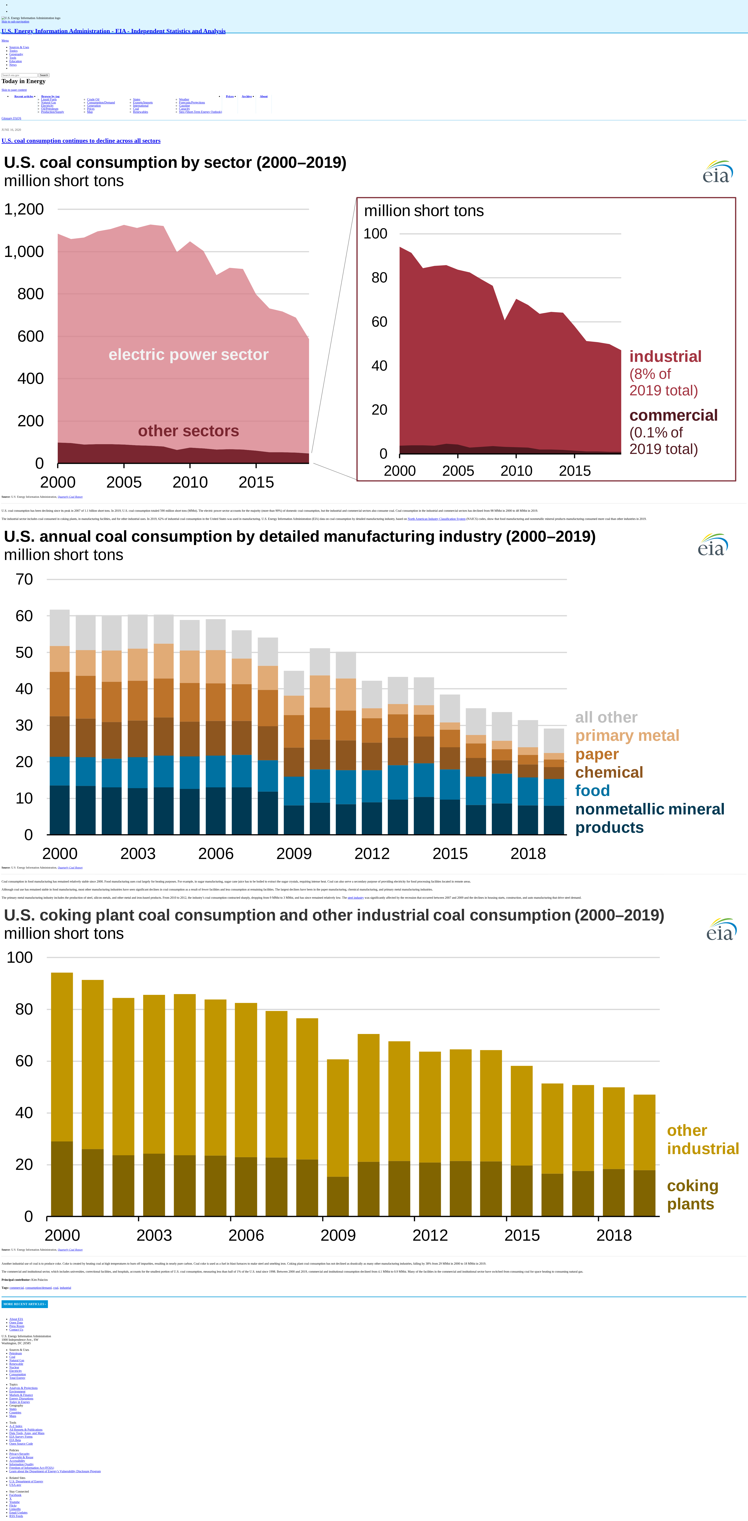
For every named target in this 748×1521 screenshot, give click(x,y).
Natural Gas (16, 1360)
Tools (12, 57)
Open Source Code (21, 1443)
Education (15, 61)
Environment (17, 1391)
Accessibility (17, 1460)
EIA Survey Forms (21, 1436)
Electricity (15, 1370)
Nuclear (14, 1367)
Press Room (16, 1326)
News (13, 64)
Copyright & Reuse (21, 1457)
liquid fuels (49, 99)
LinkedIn (15, 1509)
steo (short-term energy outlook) (200, 111)
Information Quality (21, 1464)
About (264, 96)
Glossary (7, 118)
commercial (17, 1287)
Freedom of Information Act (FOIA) (31, 1467)
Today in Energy (19, 1402)
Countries (15, 1412)
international (140, 105)
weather (184, 99)
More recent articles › (25, 1304)
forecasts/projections (192, 102)
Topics (13, 50)
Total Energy (17, 1377)
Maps (12, 1416)
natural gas (48, 102)
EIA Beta (15, 1440)
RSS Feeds (16, 1516)
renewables (140, 111)
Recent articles (23, 96)
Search (44, 75)
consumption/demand (101, 102)
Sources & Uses (19, 47)
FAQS (17, 118)
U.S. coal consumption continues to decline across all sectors (81, 140)
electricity (47, 105)
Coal (12, 1356)
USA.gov (15, 1485)
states (136, 99)
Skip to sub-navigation (15, 21)
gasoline (184, 105)
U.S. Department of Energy (26, 1481)
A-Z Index (15, 1426)
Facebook (15, 1495)
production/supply (52, 111)
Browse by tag (50, 96)
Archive (247, 96)
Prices (230, 96)
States (13, 1409)
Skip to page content (14, 89)
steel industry (356, 897)
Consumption (17, 1374)
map (90, 111)
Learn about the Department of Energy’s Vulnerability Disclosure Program (55, 1471)
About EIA (16, 1319)
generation (94, 105)
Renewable (16, 1363)
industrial (65, 1287)
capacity (184, 108)
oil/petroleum (49, 108)
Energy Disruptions (21, 1398)
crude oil (93, 99)
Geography (16, 54)
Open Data (16, 1322)
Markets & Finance (21, 1395)
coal (136, 108)
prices (90, 108)
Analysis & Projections (23, 1388)
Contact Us (16, 1329)
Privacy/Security (19, 1453)
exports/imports (143, 102)
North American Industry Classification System (437, 518)
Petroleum (15, 1353)
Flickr (13, 1505)
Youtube (14, 1502)
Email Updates (18, 1512)
